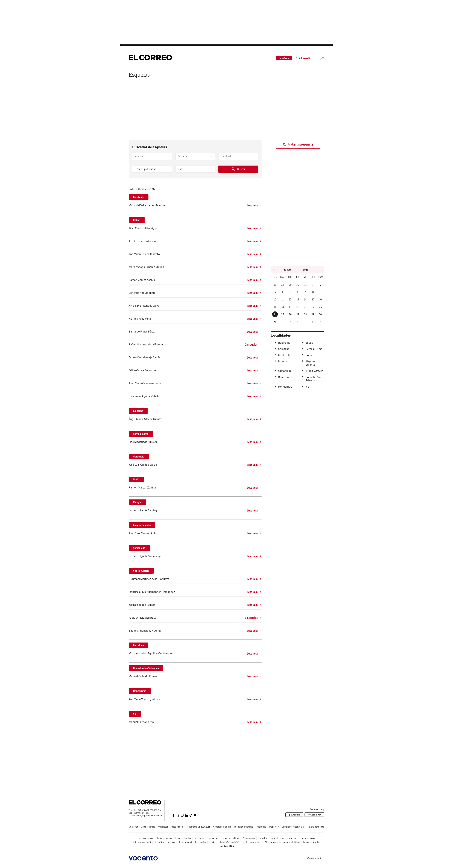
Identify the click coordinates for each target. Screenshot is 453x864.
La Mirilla (213, 842)
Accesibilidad (177, 826)
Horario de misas (307, 838)
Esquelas (139, 74)
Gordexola (138, 456)
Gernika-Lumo (140, 433)
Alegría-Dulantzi (142, 525)
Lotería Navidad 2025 (229, 842)
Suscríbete (284, 58)
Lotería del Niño (226, 846)
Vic (134, 713)
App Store (295, 814)
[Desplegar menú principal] (322, 58)
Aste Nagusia (256, 842)
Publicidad (261, 826)
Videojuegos (249, 838)
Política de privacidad (243, 826)
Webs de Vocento (314, 858)
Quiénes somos (148, 826)
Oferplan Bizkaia (146, 838)
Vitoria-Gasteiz (141, 570)
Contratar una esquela (298, 144)
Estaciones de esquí (142, 842)
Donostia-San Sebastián (146, 668)
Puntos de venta (277, 838)
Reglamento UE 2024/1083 (198, 826)
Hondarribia (139, 691)
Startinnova (270, 842)
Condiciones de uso (222, 826)
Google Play (315, 814)
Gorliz (136, 479)
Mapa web (274, 826)
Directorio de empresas (164, 842)
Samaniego (139, 548)
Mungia (137, 502)
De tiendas (198, 838)
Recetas (187, 838)
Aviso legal (163, 826)
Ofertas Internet (185, 842)
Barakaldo (138, 197)
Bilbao (136, 220)
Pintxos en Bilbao (172, 838)
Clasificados (200, 842)
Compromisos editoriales (293, 826)
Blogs (159, 838)
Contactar (133, 826)
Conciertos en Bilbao (231, 838)
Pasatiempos (212, 838)
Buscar (241, 169)
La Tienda (292, 838)
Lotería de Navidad (311, 842)
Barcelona (138, 645)
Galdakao (138, 411)
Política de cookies (316, 826)
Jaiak (245, 842)
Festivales (262, 838)
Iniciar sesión (305, 58)
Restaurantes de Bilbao (289, 842)
